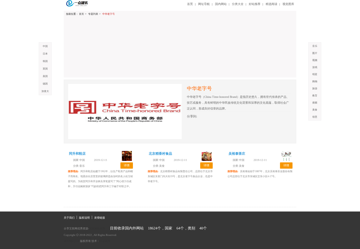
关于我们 (69, 217)
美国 (45, 76)
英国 (45, 68)
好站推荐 (254, 4)
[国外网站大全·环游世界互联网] (77, 3)
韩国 (45, 61)
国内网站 (221, 4)
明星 (314, 74)
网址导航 (204, 4)
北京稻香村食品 (160, 153)
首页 (190, 4)
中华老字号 (108, 13)
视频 (314, 60)
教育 (314, 95)
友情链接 (99, 217)
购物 (314, 81)
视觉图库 (288, 4)
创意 (314, 116)
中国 (45, 46)
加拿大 (45, 91)
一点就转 (105, 241)
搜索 (314, 102)
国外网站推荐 (97, 228)
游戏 (314, 67)
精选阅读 (271, 4)
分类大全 (238, 4)
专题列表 (93, 13)
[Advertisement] (181, 48)
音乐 (314, 46)
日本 (45, 53)
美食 (314, 109)
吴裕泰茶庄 (237, 153)
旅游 (314, 88)
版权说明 (84, 217)
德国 (45, 83)
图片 (314, 53)
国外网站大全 (72, 241)
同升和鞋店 (77, 153)
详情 (127, 165)
